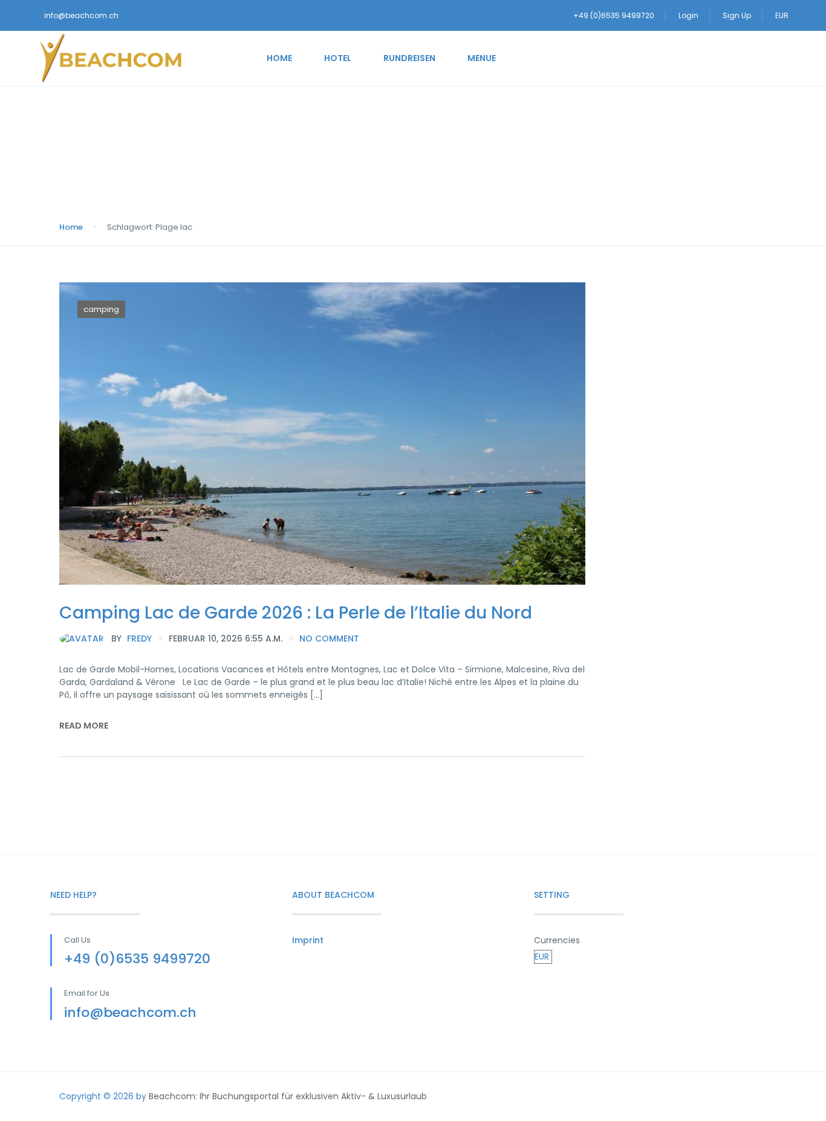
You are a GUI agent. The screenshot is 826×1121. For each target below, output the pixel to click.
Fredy (131, 638)
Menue (481, 58)
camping (101, 309)
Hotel (337, 58)
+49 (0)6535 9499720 (613, 15)
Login (688, 15)
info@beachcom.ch (81, 15)
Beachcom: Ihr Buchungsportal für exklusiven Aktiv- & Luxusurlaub (288, 1096)
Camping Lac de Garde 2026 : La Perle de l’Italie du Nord (295, 613)
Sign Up (737, 15)
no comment (329, 638)
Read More (83, 726)
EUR (782, 15)
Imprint (308, 940)
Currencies (557, 940)
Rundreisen (409, 58)
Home (279, 58)
